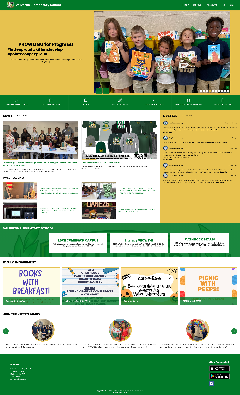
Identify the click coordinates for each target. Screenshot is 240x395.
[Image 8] (222, 91)
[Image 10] (228, 91)
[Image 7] (219, 91)
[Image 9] (225, 91)
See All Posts (22, 116)
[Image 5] (213, 91)
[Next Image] (106, 91)
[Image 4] (210, 91)
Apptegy (124, 392)
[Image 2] (204, 91)
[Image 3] (207, 91)
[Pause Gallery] (227, 87)
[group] (43, 334)
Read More (215, 130)
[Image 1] (201, 91)
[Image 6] (216, 91)
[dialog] (31, 286)
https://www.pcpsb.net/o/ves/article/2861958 (209, 142)
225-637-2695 (15, 376)
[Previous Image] (99, 91)
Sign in (233, 5)
